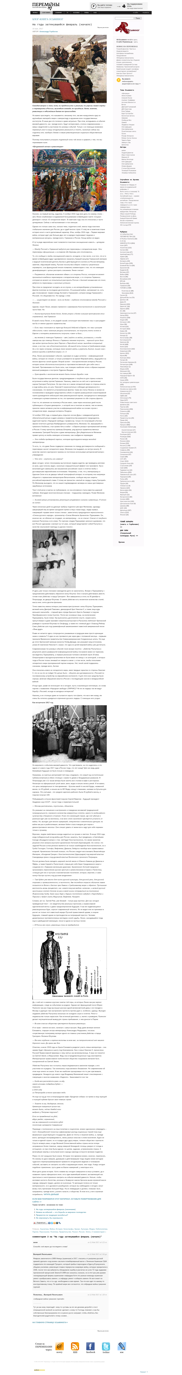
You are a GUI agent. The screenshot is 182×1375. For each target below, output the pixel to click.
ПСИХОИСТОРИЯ (126, 427)
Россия (82, 1232)
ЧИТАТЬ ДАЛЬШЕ (51, 1194)
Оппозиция (124, 398)
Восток (122, 277)
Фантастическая (127, 432)
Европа (122, 309)
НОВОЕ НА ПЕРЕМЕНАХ (127, 46)
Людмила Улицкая (128, 125)
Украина (123, 488)
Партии (35, 1232)
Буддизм (123, 270)
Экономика (125, 293)
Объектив (123, 393)
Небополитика (101, 1229)
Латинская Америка (127, 362)
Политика (54, 1232)
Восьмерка (124, 279)
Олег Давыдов (126, 127)
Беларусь (123, 261)
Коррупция (124, 351)
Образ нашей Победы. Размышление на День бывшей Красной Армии (128, 216)
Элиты (88, 1232)
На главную (124, 373)
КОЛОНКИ (76, 12)
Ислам (122, 326)
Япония (123, 515)
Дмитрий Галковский (129, 107)
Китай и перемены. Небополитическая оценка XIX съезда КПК (129, 223)
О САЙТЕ (135, 12)
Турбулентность (125, 481)
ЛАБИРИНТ (58, 12)
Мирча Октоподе (127, 159)
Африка (123, 259)
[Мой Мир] (57, 1223)
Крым (122, 355)
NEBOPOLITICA (125, 243)
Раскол (75, 1232)
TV (67, 12)
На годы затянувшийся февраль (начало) (62, 24)
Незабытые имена (126, 389)
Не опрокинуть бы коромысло (49, 1218)
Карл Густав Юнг (127, 113)
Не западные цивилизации (129, 382)
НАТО (122, 378)
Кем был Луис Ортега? (124, 73)
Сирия (122, 457)
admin (124, 150)
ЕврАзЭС (123, 306)
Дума (122, 302)
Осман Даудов (127, 166)
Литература (124, 364)
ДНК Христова (127, 109)
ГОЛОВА (123, 288)
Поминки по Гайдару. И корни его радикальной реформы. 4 (128, 187)
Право (122, 420)
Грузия (122, 295)
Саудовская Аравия (127, 448)
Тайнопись (124, 472)
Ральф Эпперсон (128, 136)
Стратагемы (124, 466)
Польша (123, 413)
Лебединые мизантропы (125, 58)
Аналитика (44, 1229)
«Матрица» (126, 93)
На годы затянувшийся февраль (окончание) (56, 1209)
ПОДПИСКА (146, 12)
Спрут (122, 461)
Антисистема (124, 252)
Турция (122, 483)
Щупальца (123, 510)
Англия (122, 250)
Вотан (124, 105)
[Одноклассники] (54, 1223)
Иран (122, 324)
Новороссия (124, 391)
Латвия (122, 360)
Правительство (65, 1232)
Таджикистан (124, 470)
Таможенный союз (126, 474)
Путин (124, 134)
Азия (122, 245)
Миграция (123, 371)
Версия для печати (103, 27)
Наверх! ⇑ (144, 1372)
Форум (122, 492)
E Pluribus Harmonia (127, 239)
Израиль (123, 318)
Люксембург (124, 367)
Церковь (123, 506)
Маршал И (125, 157)
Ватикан (123, 272)
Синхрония (124, 454)
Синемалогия (125, 452)
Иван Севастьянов (128, 155)
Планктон (123, 411)
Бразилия (123, 268)
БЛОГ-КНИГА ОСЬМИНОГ (47, 19)
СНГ (121, 459)
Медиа (92, 1229)
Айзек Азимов (126, 96)
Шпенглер (125, 145)
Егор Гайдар (126, 111)
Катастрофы (69, 1229)
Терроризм (124, 477)
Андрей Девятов (127, 153)
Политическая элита (129, 131)
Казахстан (123, 333)
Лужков (124, 122)
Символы (123, 450)
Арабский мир (125, 254)
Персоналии (44, 1232)
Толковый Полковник (129, 170)
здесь (135, 40)
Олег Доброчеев (127, 129)
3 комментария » (99, 1232)
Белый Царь (124, 263)
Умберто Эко (126, 142)
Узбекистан (124, 486)
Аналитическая (127, 430)
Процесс (123, 425)
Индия (122, 320)
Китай (122, 344)
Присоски (123, 422)
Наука (122, 380)
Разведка (123, 437)
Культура (84, 1229)
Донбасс (123, 300)
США (122, 468)
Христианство (125, 501)
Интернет (123, 322)
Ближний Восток (126, 265)
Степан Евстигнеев (128, 168)
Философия (124, 490)
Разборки (123, 434)
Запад (122, 315)
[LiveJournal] (59, 1223)
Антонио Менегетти (129, 102)
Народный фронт (126, 376)
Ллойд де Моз (126, 120)
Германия (123, 286)
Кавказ (122, 331)
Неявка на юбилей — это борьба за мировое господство (61, 1212)
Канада (122, 335)
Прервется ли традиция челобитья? (52, 1215)
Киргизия (123, 342)
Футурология (124, 497)
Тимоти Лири (126, 140)
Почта (122, 416)
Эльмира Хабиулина (129, 173)
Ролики (122, 443)
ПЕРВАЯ (35, 12)
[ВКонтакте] (49, 1223)
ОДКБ (122, 396)
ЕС (121, 311)
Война (52, 1229)
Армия (122, 257)
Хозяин (122, 499)
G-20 (121, 241)
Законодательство (126, 313)
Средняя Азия (125, 463)
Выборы (123, 283)
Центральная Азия (126, 503)
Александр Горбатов (48, 31)
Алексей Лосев (127, 98)
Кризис (77, 1229)
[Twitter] (52, 1223)
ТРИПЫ (86, 12)
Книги (122, 347)
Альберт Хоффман (128, 100)
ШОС (122, 508)
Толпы (122, 479)
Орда (122, 400)
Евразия (123, 304)
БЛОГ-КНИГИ (46, 12)
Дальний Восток (125, 297)
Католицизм (124, 340)
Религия (123, 441)
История (59, 1229)
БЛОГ (95, 12)
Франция (123, 495)
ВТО (121, 281)
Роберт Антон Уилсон (129, 138)
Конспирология (125, 349)
